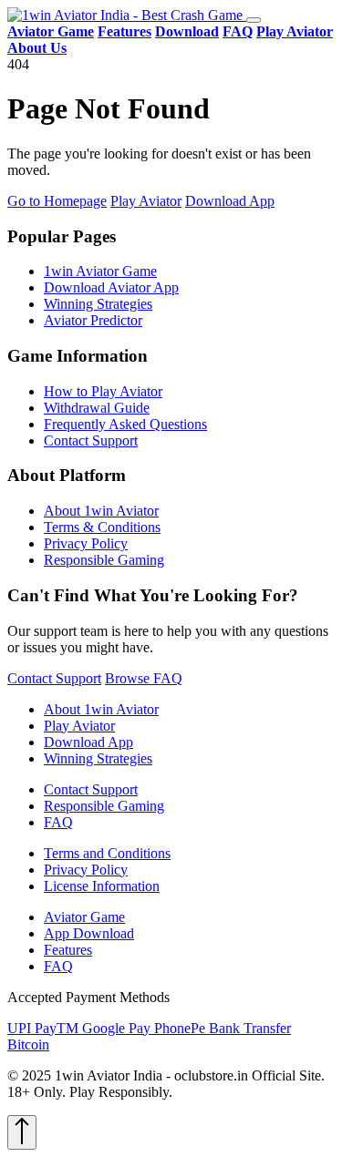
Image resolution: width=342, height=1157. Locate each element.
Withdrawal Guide (97, 407)
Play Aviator (145, 201)
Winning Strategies (98, 304)
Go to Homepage (57, 201)
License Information (102, 886)
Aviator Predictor (93, 320)
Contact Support (91, 440)
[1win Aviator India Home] (126, 15)
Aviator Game (84, 917)
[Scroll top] (21, 1132)
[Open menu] (253, 20)
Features (68, 949)
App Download (89, 933)
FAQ (58, 822)
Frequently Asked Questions (125, 424)
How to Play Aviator (103, 391)
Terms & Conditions (102, 527)
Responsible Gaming (104, 560)
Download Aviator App (111, 287)
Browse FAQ (143, 678)
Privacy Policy (86, 543)
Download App (230, 201)
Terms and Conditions (107, 853)
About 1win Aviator (101, 510)
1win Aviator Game (100, 271)
